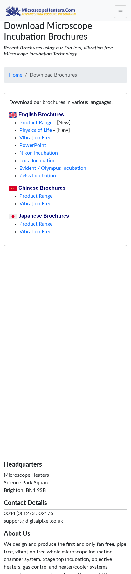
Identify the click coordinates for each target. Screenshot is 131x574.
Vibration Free (35, 137)
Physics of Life (35, 130)
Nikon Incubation (38, 153)
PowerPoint (32, 145)
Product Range (35, 122)
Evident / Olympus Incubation (52, 168)
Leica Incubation (37, 160)
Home (15, 75)
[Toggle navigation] (120, 11)
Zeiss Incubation (37, 175)
